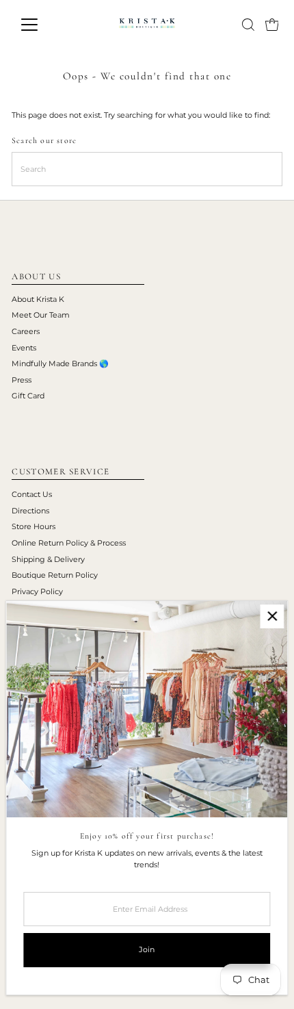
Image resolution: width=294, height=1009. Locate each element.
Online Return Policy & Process (69, 543)
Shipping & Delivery (48, 559)
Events (24, 348)
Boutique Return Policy (55, 575)
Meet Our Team (41, 315)
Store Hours (33, 526)
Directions (30, 510)
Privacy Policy (37, 591)
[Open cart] (272, 24)
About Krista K (38, 299)
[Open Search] (248, 24)
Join (147, 949)
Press (21, 380)
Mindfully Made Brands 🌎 (60, 363)
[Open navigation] (44, 25)
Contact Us (32, 494)
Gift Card (28, 395)
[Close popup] (272, 616)
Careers (26, 331)
